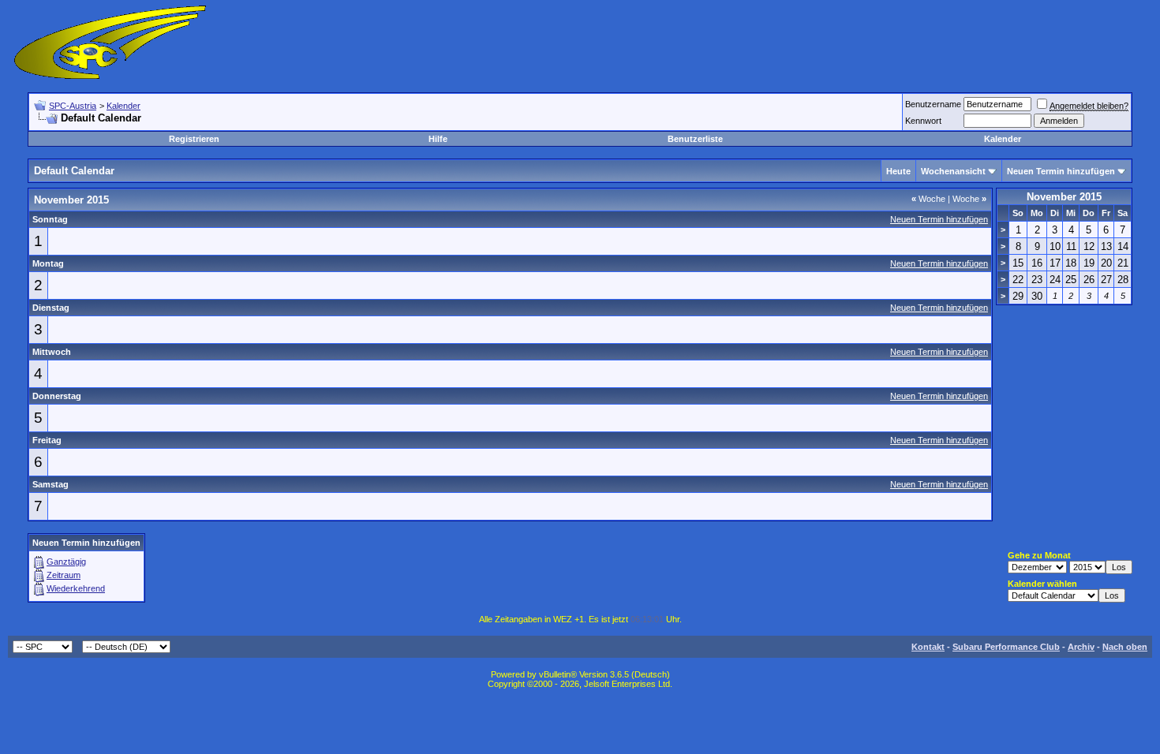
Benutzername (933, 104)
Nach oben (1124, 646)
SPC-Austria (72, 105)
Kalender (123, 105)
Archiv (1081, 646)
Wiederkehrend (76, 588)
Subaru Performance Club (1006, 646)
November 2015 (1064, 197)
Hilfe (437, 139)
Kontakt (928, 646)
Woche (928, 198)
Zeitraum (63, 575)
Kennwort (923, 120)
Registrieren (194, 139)
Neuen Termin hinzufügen (1061, 171)
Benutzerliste (695, 139)
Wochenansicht (953, 171)
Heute (898, 171)
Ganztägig (66, 561)
